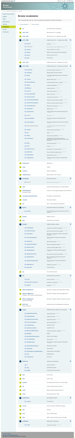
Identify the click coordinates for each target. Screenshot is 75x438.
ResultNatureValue (30, 342)
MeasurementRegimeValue (32, 330)
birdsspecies (29, 241)
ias (23, 271)
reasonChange (29, 138)
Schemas (5, 24)
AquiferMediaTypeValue (31, 313)
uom (23, 413)
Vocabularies (6, 26)
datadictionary (26, 174)
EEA (9, 1)
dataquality (25, 178)
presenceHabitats (30, 118)
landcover (25, 361)
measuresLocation (30, 96)
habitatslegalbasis (30, 250)
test (23, 409)
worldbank (25, 421)
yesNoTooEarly (29, 154)
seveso (24, 406)
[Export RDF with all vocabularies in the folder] (70, 40)
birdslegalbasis (29, 227)
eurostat (24, 199)
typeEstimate (29, 151)
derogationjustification (31, 244)
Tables (4, 19)
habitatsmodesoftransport (32, 260)
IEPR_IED (25, 304)
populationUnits (30, 111)
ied (23, 275)
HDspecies (28, 88)
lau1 (23, 374)
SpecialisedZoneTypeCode (32, 345)
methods (28, 52)
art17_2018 (25, 66)
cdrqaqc (28, 75)
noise (23, 394)
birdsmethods (29, 233)
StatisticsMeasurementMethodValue (34, 351)
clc (27, 364)
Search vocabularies (24, 24)
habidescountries (30, 247)
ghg (23, 220)
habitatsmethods (30, 256)
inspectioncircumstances (32, 282)
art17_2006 (25, 40)
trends (27, 57)
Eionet (8, 11)
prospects (28, 129)
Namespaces (6, 32)
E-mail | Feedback (7, 433)
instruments (29, 267)
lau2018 (24, 382)
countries (28, 49)
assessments (29, 69)
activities (28, 43)
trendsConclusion (30, 148)
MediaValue (29, 333)
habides (24, 224)
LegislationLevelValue (31, 327)
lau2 (23, 378)
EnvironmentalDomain (31, 322)
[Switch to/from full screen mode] (65, 1)
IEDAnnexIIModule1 (27, 289)
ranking (28, 135)
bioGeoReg (28, 72)
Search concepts (35, 24)
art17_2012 (25, 62)
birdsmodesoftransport (31, 237)
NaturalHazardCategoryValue (32, 336)
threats (28, 143)
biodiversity (25, 163)
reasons (28, 55)
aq (23, 28)
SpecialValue (29, 348)
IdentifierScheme (30, 325)
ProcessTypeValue (30, 339)
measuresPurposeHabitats (32, 99)
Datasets (5, 16)
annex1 (28, 279)
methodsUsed (29, 108)
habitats (28, 85)
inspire (24, 309)
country (28, 424)
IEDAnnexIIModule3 (27, 293)
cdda (23, 167)
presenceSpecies (30, 122)
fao (23, 203)
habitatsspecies (29, 264)
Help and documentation (8, 14)
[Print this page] (63, 1)
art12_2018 (25, 36)
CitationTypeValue (30, 316)
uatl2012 (28, 370)
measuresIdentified (30, 93)
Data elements (6, 21)
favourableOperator (30, 82)
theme (27, 354)
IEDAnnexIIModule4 (27, 299)
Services (5, 29)
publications (25, 397)
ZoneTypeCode (29, 356)
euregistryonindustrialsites (29, 196)
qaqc (27, 132)
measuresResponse (30, 105)
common (24, 171)
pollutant (28, 285)
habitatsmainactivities (31, 253)
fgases (24, 207)
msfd (23, 390)
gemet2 (24, 216)
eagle (27, 367)
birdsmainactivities (30, 230)
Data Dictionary (14, 11)
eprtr (23, 186)
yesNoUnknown (29, 157)
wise (23, 417)
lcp (23, 386)
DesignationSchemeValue (32, 319)
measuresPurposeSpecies (32, 102)
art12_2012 (25, 32)
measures (28, 91)
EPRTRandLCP (26, 190)
